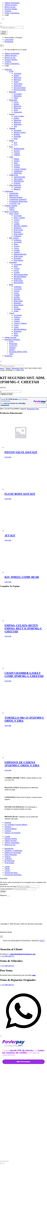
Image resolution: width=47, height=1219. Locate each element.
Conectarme (9, 39)
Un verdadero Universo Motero (16, 825)
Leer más (8, 457)
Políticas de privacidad (13, 853)
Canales (7, 836)
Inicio (2, 368)
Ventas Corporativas (12, 13)
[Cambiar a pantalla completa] (3, 1161)
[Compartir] (5, 1161)
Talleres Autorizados (12, 3)
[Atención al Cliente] (23, 1033)
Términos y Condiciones (13, 850)
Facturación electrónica (13, 875)
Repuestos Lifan (18, 368)
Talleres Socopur (11, 5)
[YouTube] (8, 895)
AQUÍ (42, 941)
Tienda (7, 368)
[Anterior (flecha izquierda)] (1, 1163)
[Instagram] (9, 895)
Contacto (8, 11)
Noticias (7, 857)
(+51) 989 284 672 (7, 956)
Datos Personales (11, 855)
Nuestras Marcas (11, 829)
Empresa (8, 822)
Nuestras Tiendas (11, 9)
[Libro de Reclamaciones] (9, 920)
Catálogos (8, 859)
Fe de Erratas (9, 863)
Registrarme (9, 42)
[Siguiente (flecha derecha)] (3, 1163)
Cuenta (7, 866)
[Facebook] (7, 895)
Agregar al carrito (6, 394)
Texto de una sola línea (9, 886)
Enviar (3, 891)
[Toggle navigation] (1, 23)
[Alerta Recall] (39, 707)
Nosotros (8, 827)
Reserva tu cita (10, 7)
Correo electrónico (7, 889)
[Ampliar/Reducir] (1, 1161)
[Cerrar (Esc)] (8, 1161)
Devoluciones (9, 861)
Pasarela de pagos (11, 873)
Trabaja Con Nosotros (12, 833)
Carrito (7, 871)
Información (9, 848)
